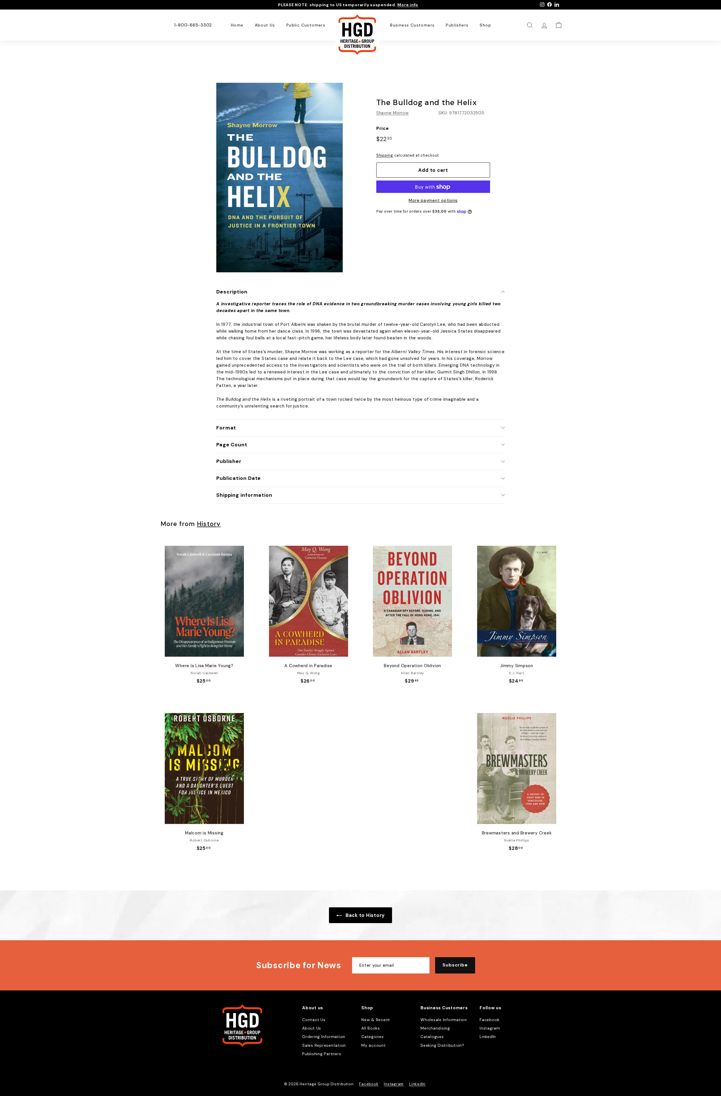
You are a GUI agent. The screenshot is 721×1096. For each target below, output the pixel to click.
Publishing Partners (321, 1053)
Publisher (229, 461)
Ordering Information (323, 1036)
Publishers (457, 25)
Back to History (364, 915)
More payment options (433, 201)
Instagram (490, 1028)
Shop (485, 25)
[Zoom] (279, 177)
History (209, 524)
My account (373, 1045)
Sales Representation (324, 1045)
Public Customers (305, 25)
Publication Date (238, 478)
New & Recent (375, 1019)
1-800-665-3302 (193, 25)
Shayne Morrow (392, 113)
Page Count (231, 444)
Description (232, 291)
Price (382, 128)
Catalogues (432, 1036)
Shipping (384, 155)
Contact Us (314, 1019)
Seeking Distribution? (442, 1045)
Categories (372, 1036)
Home (237, 25)
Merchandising (435, 1028)
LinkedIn (488, 1036)
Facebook (490, 1019)
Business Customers (412, 25)
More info (407, 4)
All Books (370, 1028)
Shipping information (244, 495)
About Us (265, 25)
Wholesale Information (443, 1019)
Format (226, 427)
